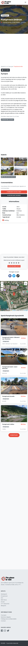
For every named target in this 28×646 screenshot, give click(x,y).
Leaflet (14, 310)
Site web (6, 70)
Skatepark (4, 594)
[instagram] (5, 631)
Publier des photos (9, 176)
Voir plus (14, 435)
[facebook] (2, 631)
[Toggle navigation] (25, 2)
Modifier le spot (8, 119)
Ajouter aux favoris (14, 195)
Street (3, 602)
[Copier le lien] (18, 275)
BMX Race (4, 600)
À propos (3, 615)
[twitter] (8, 631)
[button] (14, 294)
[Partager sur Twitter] (14, 275)
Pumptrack (4, 596)
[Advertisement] (14, 50)
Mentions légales (6, 617)
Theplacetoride (18, 66)
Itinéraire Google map (14, 191)
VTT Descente (5, 604)
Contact (3, 621)
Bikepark (3, 606)
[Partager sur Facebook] (10, 275)
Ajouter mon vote (14, 266)
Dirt (2, 598)
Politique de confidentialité (8, 619)
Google (26, 310)
